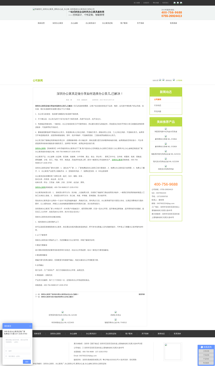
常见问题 (157, 111)
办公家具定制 (107, 23)
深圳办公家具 (58, 23)
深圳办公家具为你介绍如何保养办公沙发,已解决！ (57, 297)
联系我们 (165, 3)
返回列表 (142, 294)
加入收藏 (137, 3)
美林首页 (41, 23)
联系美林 (173, 23)
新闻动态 (157, 23)
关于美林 (140, 23)
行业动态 (157, 105)
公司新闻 (157, 99)
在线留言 (146, 3)
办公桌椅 (74, 23)
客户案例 (123, 23)
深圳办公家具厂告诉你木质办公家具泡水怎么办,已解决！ (60, 294)
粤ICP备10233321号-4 (111, 360)
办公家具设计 (91, 23)
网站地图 (156, 3)
